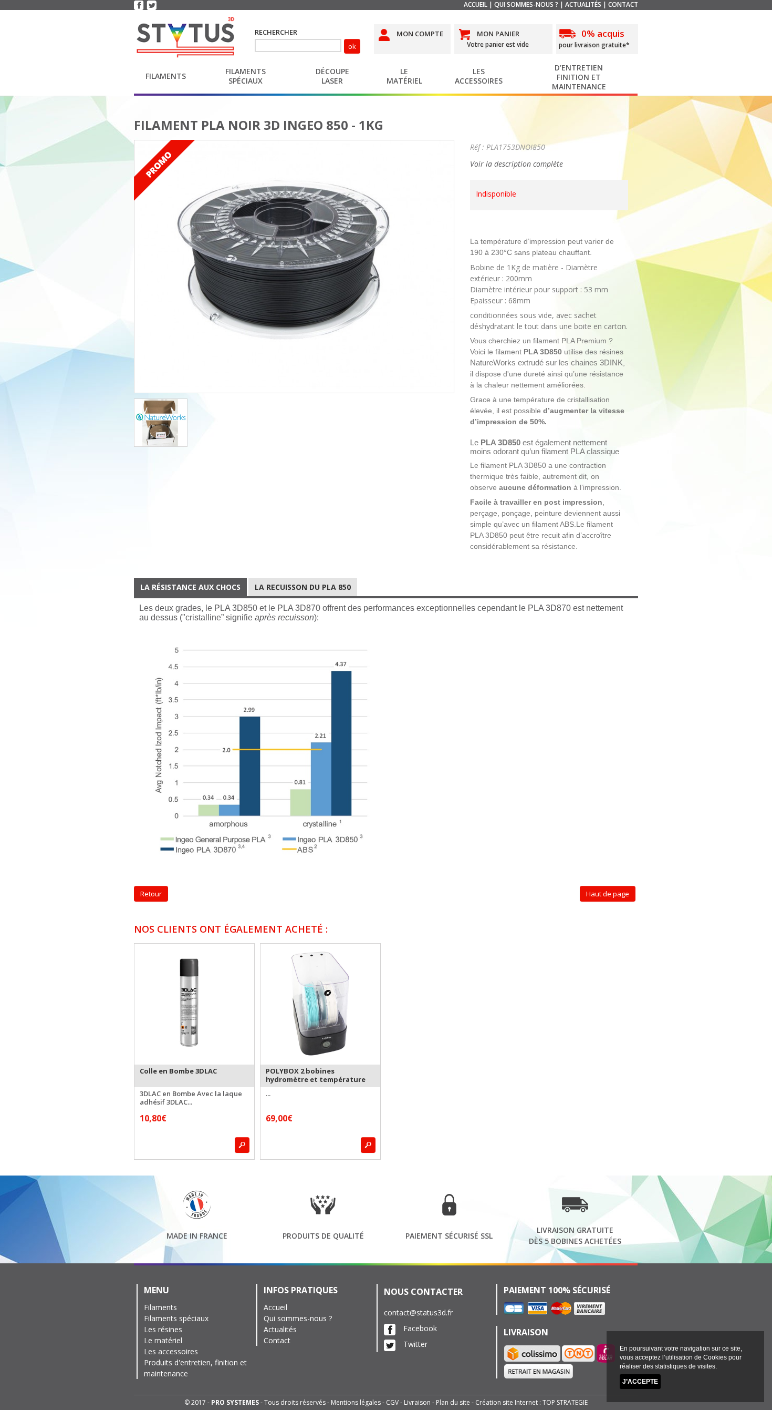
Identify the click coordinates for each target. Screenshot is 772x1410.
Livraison (417, 1402)
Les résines (163, 1329)
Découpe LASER (332, 76)
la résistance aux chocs (190, 587)
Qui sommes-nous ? (526, 4)
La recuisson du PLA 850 (303, 587)
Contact (623, 4)
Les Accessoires (479, 76)
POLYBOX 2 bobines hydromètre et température (316, 1075)
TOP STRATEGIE (565, 1402)
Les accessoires (171, 1351)
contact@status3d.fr (418, 1312)
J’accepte (640, 1381)
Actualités (583, 4)
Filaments (165, 76)
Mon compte (420, 33)
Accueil (475, 4)
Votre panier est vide (498, 44)
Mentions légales (356, 1402)
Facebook (420, 1328)
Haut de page (607, 893)
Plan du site (453, 1402)
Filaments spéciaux (245, 76)
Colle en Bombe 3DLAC (178, 1071)
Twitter (415, 1344)
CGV (392, 1402)
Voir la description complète (516, 164)
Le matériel (404, 76)
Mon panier (498, 33)
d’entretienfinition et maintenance (579, 77)
